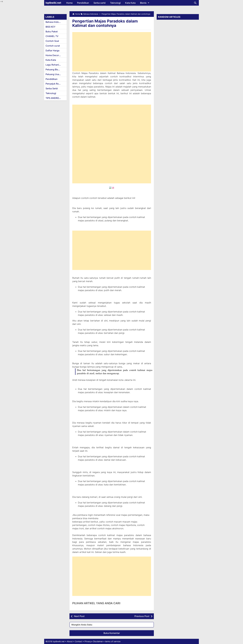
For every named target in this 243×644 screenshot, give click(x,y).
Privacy (88, 641)
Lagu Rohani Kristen (56, 64)
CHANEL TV (52, 36)
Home (69, 2)
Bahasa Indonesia (55, 22)
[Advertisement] (111, 51)
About (70, 641)
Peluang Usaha (54, 74)
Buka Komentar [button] (112, 633)
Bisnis (143, 2)
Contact (78, 641)
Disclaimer (98, 641)
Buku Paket (52, 31)
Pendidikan (83, 2)
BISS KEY (50, 26)
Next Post (79, 616)
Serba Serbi (52, 88)
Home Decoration (55, 55)
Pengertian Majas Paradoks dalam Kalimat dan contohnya (105, 23)
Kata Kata (130, 2)
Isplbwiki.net (53, 2)
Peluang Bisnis (53, 69)
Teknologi (115, 2)
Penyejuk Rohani (54, 83)
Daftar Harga (52, 50)
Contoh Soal (52, 41)
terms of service (112, 641)
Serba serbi (100, 2)
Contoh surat (53, 45)
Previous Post (141, 616)
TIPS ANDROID (53, 98)
